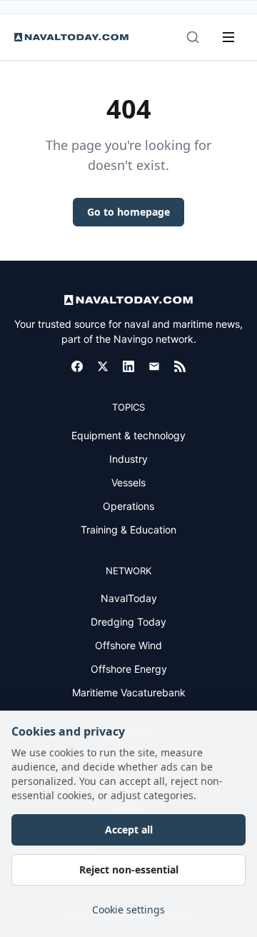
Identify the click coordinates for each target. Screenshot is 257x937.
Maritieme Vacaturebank (129, 692)
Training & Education (128, 529)
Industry (128, 459)
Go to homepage (128, 212)
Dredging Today (128, 622)
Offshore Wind (128, 645)
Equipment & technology (128, 435)
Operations (128, 506)
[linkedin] (128, 366)
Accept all (129, 829)
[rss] (179, 366)
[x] (102, 366)
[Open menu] (228, 37)
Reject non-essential (128, 869)
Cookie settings (128, 909)
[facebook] (77, 366)
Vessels (128, 482)
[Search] (192, 37)
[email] (154, 366)
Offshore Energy (129, 669)
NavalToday (129, 598)
